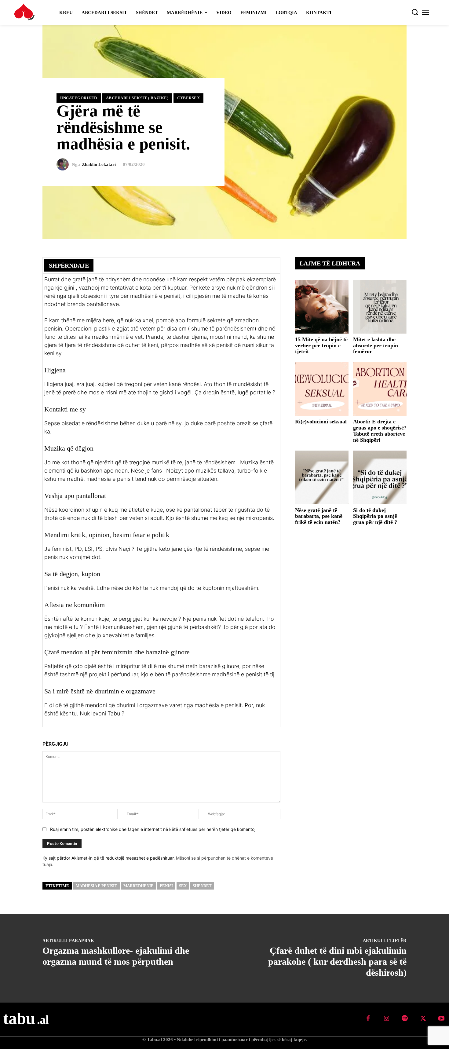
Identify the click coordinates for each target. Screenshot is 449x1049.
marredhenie (138, 885)
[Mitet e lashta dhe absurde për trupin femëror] (380, 307)
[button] (414, 12)
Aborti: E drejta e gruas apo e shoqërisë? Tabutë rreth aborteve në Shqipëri (380, 431)
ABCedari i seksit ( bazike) (137, 98)
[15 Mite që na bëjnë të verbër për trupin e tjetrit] (322, 307)
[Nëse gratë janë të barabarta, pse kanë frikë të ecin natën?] (322, 477)
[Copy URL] (272, 265)
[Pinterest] (244, 265)
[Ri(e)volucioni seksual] (322, 389)
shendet (202, 885)
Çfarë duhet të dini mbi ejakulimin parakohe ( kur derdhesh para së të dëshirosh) (337, 961)
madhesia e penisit (96, 885)
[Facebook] (216, 265)
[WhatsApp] (258, 265)
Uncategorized (78, 98)
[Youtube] (441, 1018)
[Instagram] (386, 1018)
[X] (230, 265)
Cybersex (188, 98)
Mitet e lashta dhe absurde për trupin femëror (375, 345)
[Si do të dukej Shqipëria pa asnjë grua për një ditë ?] (380, 477)
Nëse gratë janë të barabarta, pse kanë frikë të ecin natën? (318, 516)
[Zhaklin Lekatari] (64, 164)
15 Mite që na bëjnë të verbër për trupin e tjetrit (321, 345)
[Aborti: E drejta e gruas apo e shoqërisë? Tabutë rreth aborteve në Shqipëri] (380, 389)
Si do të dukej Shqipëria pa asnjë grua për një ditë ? (375, 516)
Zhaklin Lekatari (99, 164)
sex (183, 885)
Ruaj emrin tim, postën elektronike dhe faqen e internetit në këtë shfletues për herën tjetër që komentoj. (153, 829)
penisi (166, 885)
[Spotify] (404, 1018)
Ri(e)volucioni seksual (321, 422)
